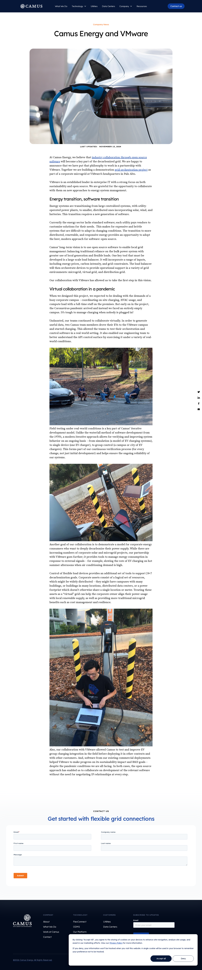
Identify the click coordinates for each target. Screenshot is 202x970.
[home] (31, 6)
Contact (47, 937)
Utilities (94, 6)
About (46, 921)
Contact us (176, 6)
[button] (79, 6)
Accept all (161, 958)
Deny (183, 958)
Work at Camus (51, 931)
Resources (142, 6)
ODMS (76, 926)
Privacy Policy (116, 943)
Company (124, 6)
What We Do (61, 6)
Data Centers (108, 6)
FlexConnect (79, 921)
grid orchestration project (131, 170)
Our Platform (80, 931)
